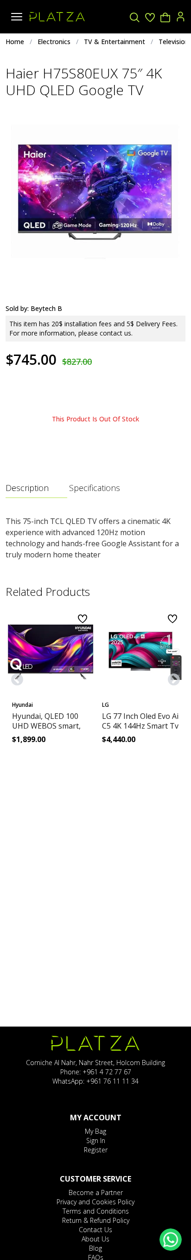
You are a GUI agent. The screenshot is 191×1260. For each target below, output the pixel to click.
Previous (14, 677)
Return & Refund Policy (95, 1220)
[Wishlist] (150, 17)
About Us (95, 1238)
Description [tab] (27, 487)
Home (15, 41)
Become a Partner (96, 1192)
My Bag (95, 1131)
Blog (95, 1248)
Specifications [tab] (94, 487)
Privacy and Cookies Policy (95, 1201)
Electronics (54, 41)
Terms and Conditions (96, 1211)
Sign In (95, 1140)
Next (171, 677)
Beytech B (46, 308)
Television (174, 41)
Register (96, 1149)
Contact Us (95, 1229)
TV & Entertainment (114, 41)
